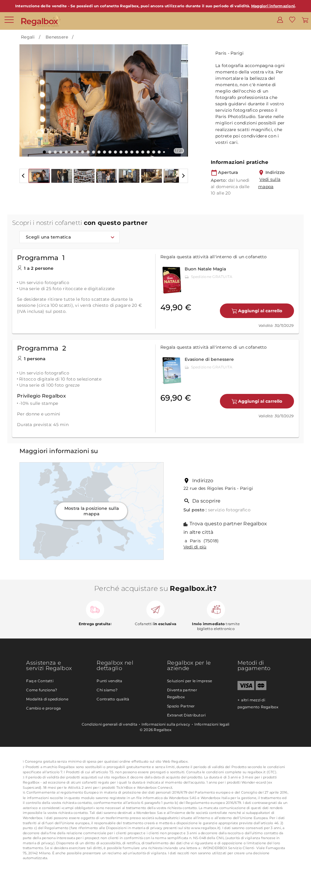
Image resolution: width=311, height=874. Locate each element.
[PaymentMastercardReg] (261, 688)
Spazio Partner (181, 706)
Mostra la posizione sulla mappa (91, 510)
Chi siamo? (107, 690)
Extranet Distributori (186, 715)
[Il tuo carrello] (305, 19)
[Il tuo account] (280, 19)
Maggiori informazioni (273, 6)
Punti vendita (109, 681)
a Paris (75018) (201, 541)
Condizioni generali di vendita (110, 724)
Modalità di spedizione (47, 699)
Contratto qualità (113, 699)
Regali (28, 37)
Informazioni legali (212, 724)
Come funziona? (41, 690)
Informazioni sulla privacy (166, 724)
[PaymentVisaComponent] (246, 688)
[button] (27, 96)
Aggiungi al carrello (260, 310)
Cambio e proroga (43, 708)
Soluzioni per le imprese (189, 681)
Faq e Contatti (39, 681)
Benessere (57, 37)
